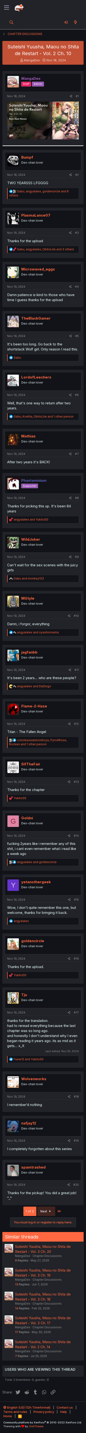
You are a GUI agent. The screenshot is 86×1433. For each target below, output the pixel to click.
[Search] (11, 22)
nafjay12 (28, 1123)
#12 (76, 724)
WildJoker (30, 539)
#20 (76, 1185)
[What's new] (75, 22)
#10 (76, 616)
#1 (77, 96)
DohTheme (36, 1426)
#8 (77, 498)
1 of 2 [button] (30, 1211)
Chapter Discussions (47, 1256)
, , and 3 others (45, 249)
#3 (77, 233)
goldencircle (32, 941)
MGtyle (27, 598)
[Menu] (6, 7)
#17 (76, 1012)
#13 (76, 782)
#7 (77, 454)
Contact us (65, 1407)
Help (63, 1412)
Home (7, 1416)
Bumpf (27, 157)
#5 (77, 336)
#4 (77, 286)
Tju (24, 994)
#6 (77, 395)
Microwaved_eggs (38, 269)
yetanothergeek (36, 882)
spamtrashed (33, 1167)
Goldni (27, 818)
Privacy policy (43, 1412)
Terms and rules (15, 1412)
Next (44, 1211)
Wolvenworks (33, 1079)
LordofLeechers (36, 377)
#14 (76, 835)
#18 (76, 1096)
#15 (76, 899)
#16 (76, 958)
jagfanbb (29, 652)
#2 (77, 175)
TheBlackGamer (36, 318)
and (31, 519)
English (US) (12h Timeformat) (28, 1407)
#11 (77, 670)
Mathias (28, 436)
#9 (77, 557)
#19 (76, 1140)
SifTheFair (30, 764)
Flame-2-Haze (34, 706)
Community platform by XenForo (42, 1422)
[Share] (71, 96)
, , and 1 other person (44, 416)
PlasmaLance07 (35, 215)
